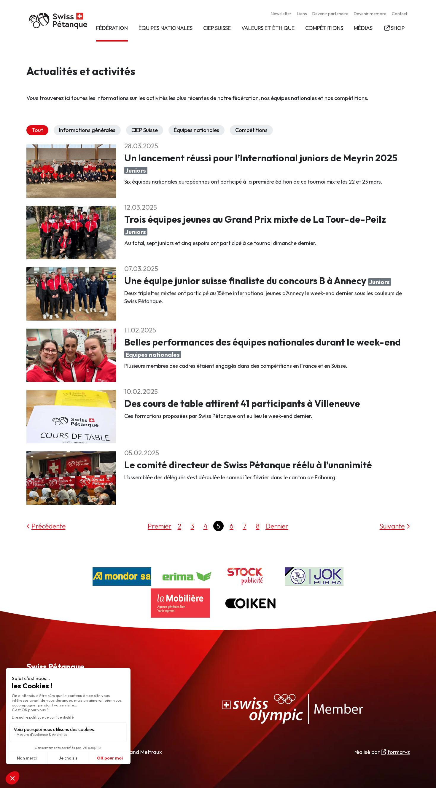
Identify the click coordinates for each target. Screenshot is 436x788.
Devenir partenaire (330, 13)
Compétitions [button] (324, 28)
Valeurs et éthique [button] (268, 28)
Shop (397, 28)
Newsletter (281, 13)
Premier (159, 526)
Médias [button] (363, 28)
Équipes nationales (196, 130)
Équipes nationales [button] (165, 28)
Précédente (48, 526)
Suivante (392, 526)
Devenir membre (370, 13)
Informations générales (87, 130)
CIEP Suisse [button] (217, 28)
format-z (398, 752)
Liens (302, 13)
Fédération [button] (112, 28)
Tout (37, 130)
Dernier (276, 526)
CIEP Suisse (144, 130)
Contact (399, 13)
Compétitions (251, 130)
